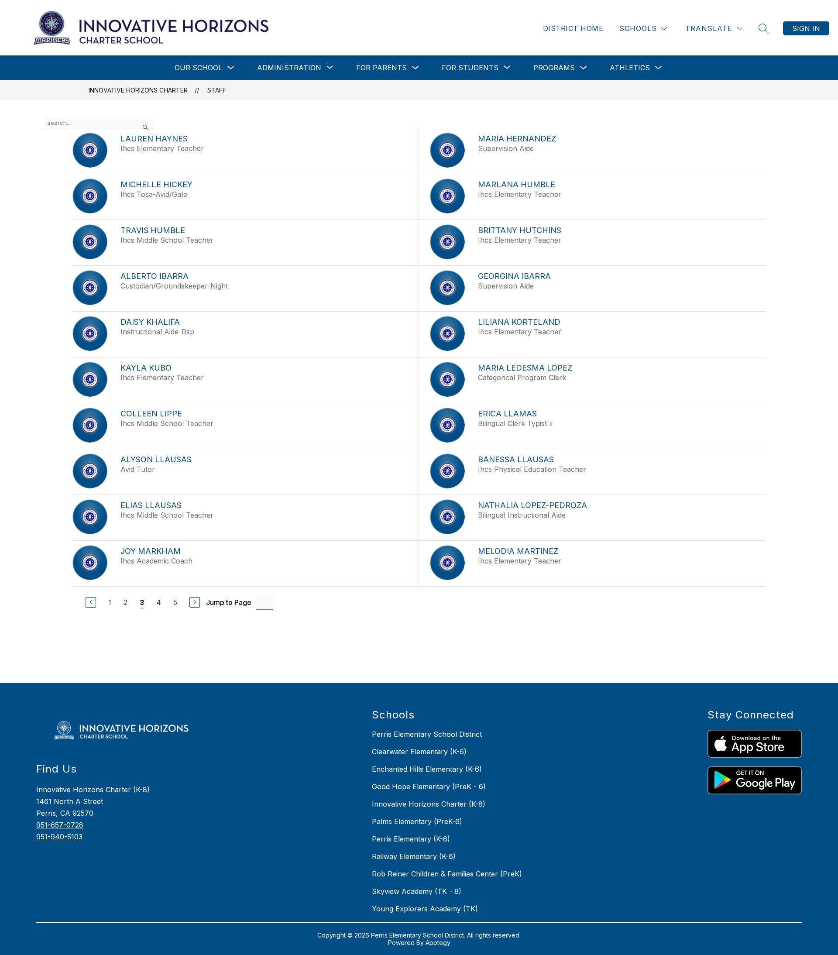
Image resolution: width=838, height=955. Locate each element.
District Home (573, 28)
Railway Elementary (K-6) (414, 856)
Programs (554, 67)
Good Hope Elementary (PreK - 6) (429, 786)
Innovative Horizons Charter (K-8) (428, 804)
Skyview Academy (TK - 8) (416, 891)
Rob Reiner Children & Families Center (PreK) (447, 873)
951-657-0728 (59, 825)
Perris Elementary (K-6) (411, 839)
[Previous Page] (91, 602)
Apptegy (438, 942)
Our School (198, 67)
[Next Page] (194, 602)
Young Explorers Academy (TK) (425, 908)
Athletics (630, 67)
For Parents (381, 67)
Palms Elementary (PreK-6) (417, 821)
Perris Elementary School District (427, 734)
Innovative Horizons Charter (138, 90)
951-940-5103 (59, 836)
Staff (216, 90)
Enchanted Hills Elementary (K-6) (427, 769)
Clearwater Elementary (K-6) (419, 751)
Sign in (806, 28)
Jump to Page (228, 602)
